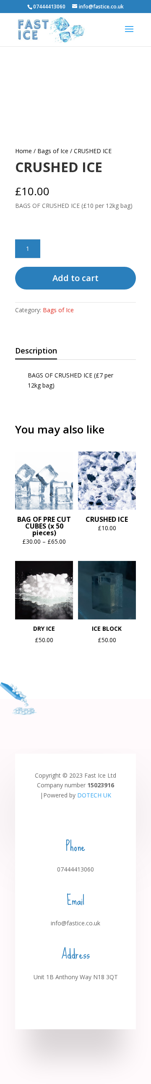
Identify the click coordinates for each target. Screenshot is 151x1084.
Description (36, 350)
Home (23, 151)
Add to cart (75, 278)
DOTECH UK (94, 795)
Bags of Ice (52, 151)
